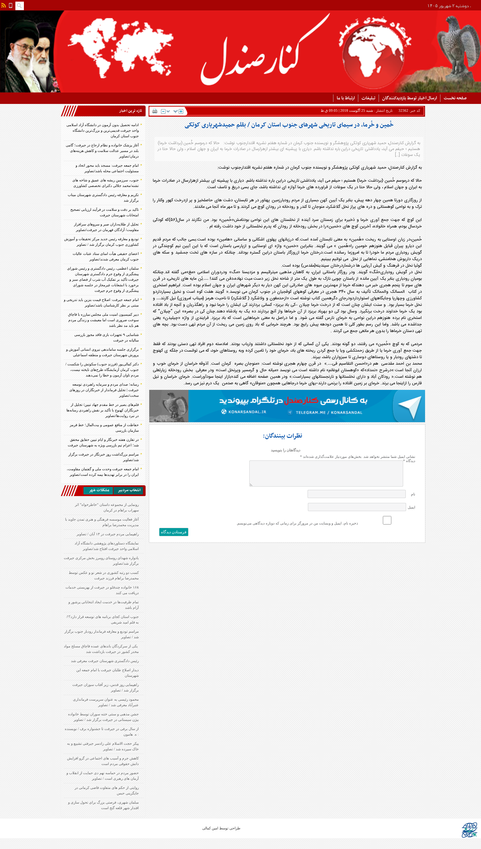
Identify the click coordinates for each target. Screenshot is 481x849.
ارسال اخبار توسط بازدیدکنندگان (409, 98)
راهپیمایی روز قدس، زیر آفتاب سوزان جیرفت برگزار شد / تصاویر (105, 687)
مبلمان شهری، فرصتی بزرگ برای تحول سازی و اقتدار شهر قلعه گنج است (103, 805)
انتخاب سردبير (129, 490)
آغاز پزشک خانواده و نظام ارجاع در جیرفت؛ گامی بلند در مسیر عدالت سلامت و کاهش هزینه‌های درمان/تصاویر (102, 150)
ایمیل (411, 507)
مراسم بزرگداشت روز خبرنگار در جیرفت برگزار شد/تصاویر (103, 457)
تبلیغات (368, 98)
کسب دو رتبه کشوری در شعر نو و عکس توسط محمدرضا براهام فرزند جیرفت (104, 575)
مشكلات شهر (99, 490)
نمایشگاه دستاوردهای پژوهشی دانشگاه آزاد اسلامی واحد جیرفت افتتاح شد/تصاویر (107, 546)
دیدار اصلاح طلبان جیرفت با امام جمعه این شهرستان (107, 672)
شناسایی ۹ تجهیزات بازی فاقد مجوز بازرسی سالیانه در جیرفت (106, 337)
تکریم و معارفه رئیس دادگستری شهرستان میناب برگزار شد (103, 197)
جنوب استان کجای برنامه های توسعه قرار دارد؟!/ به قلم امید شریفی (102, 619)
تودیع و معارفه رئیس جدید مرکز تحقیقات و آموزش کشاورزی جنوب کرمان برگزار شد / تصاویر (101, 241)
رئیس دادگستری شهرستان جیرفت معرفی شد (105, 661)
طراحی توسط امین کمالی (221, 828)
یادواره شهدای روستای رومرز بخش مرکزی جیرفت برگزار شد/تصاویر (101, 560)
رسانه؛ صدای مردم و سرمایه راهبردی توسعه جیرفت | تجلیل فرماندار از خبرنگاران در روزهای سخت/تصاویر (104, 389)
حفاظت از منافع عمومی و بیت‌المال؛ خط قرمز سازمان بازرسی (104, 427)
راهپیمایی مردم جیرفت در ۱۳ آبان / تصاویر (108, 534)
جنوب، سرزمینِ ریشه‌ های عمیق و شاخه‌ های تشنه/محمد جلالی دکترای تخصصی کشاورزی (105, 183)
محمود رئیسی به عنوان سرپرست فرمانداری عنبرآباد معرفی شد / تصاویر (106, 702)
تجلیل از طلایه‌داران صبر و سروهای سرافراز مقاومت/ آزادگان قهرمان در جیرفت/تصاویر (106, 227)
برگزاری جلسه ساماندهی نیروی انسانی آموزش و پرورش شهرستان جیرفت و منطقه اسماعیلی (102, 352)
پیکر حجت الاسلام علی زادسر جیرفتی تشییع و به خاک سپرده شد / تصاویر (103, 746)
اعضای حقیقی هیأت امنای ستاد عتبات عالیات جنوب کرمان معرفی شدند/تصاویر (106, 256)
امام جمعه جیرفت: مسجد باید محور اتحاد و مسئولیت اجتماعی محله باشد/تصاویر (107, 168)
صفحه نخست (455, 98)
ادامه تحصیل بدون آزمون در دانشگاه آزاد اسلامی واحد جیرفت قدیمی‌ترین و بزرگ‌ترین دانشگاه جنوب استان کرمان (102, 130)
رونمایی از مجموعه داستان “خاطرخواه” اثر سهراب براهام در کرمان (107, 507)
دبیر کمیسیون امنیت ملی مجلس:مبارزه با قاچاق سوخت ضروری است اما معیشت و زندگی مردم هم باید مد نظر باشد (103, 319)
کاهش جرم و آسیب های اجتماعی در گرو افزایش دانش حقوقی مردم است (103, 761)
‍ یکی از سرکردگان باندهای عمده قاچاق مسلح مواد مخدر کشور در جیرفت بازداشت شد (101, 649)
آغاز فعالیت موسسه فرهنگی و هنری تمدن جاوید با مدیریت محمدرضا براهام (102, 522)
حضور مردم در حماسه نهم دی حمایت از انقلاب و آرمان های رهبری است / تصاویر (102, 775)
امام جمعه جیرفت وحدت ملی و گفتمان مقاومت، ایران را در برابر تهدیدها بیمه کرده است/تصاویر (103, 471)
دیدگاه (409, 461)
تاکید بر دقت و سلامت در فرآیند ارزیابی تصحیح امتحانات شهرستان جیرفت (104, 212)
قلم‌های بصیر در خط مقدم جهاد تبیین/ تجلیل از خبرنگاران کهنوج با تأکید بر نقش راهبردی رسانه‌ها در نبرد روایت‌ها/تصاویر (102, 410)
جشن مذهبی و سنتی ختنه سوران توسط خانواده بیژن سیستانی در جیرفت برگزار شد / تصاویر (103, 717)
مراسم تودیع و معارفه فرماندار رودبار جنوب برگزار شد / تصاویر (101, 634)
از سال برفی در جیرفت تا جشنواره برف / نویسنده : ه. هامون (102, 731)
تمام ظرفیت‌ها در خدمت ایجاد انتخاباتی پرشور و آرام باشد (103, 604)
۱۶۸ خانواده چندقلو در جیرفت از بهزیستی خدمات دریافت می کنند (102, 590)
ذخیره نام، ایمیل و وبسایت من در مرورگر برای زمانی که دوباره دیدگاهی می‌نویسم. (297, 523)
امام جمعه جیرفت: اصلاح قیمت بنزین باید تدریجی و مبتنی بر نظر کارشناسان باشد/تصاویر (101, 302)
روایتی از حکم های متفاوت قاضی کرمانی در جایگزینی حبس (107, 790)
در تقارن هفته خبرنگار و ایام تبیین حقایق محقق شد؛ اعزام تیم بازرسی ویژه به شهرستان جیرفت (103, 442)
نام (413, 494)
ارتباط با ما (346, 98)
